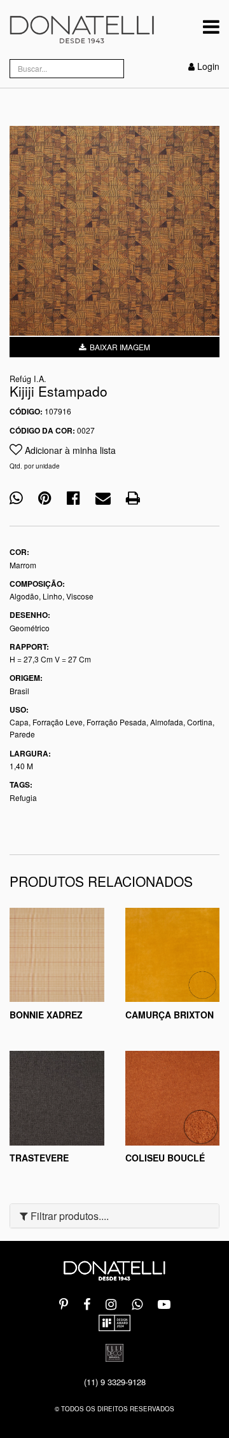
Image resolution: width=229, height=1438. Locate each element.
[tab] (114, 1216)
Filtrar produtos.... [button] (68, 1216)
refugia (23, 797)
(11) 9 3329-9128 (115, 1382)
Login (208, 66)
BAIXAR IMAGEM (118, 346)
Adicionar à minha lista (69, 450)
